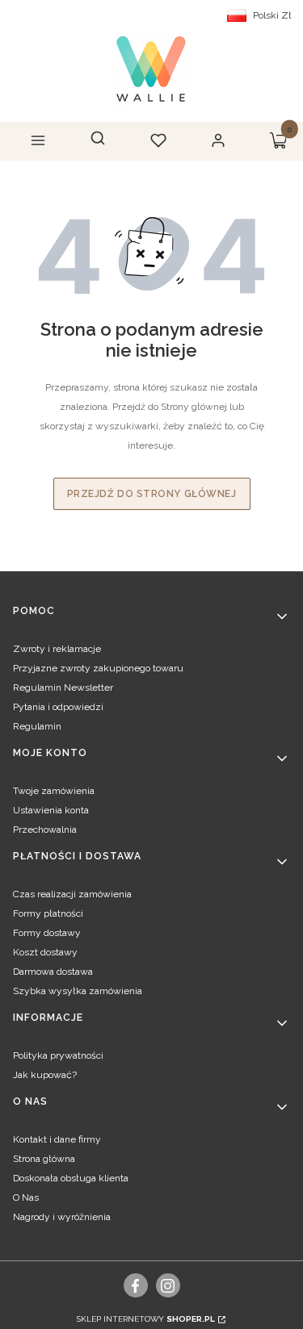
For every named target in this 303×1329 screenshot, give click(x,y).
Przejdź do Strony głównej (152, 493)
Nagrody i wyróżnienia (62, 1216)
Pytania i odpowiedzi (58, 707)
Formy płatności (48, 913)
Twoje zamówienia (54, 790)
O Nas (26, 1197)
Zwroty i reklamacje (57, 648)
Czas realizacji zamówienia (72, 894)
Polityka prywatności (58, 1055)
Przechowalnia (45, 829)
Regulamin (37, 726)
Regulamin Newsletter (63, 687)
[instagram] (167, 1285)
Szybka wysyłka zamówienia (77, 991)
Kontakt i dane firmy (57, 1139)
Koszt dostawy (45, 952)
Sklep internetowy (146, 1318)
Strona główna (44, 1158)
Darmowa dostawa (53, 971)
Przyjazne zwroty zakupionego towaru (98, 668)
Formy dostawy (47, 932)
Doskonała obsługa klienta (70, 1178)
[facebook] (135, 1285)
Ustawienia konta (51, 810)
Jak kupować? (45, 1074)
